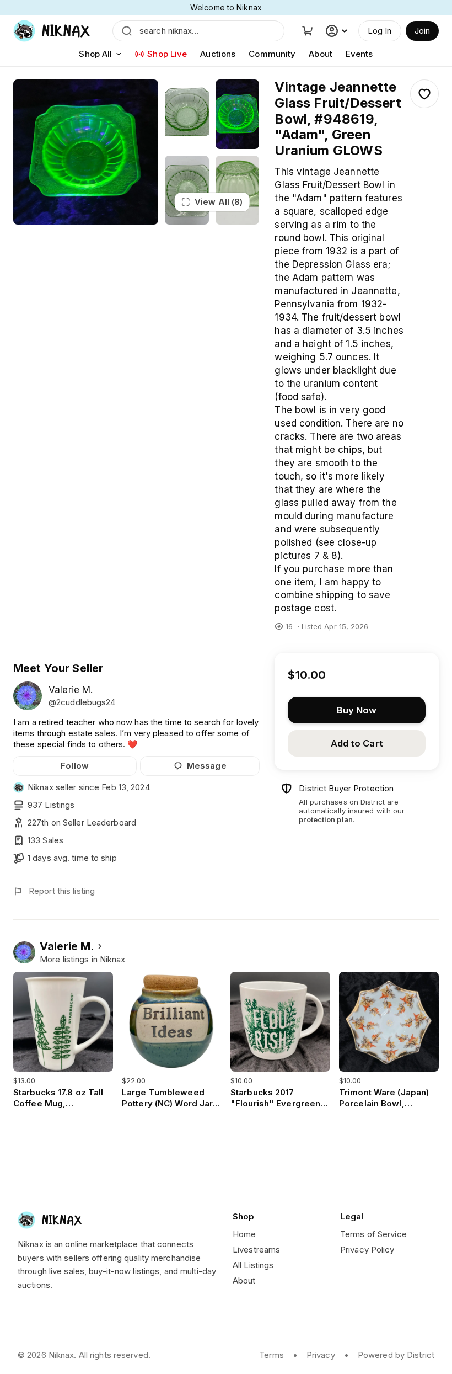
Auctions (217, 54)
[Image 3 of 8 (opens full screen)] (238, 114)
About (320, 54)
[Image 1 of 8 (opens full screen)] (85, 152)
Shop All (95, 54)
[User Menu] (338, 31)
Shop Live (167, 54)
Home (244, 1234)
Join (422, 30)
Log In (380, 30)
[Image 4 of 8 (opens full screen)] (187, 190)
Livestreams (256, 1249)
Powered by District (396, 1355)
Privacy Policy (367, 1249)
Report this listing (62, 891)
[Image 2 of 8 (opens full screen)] (187, 114)
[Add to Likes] (424, 93)
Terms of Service (373, 1234)
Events (359, 54)
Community (272, 54)
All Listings (253, 1265)
